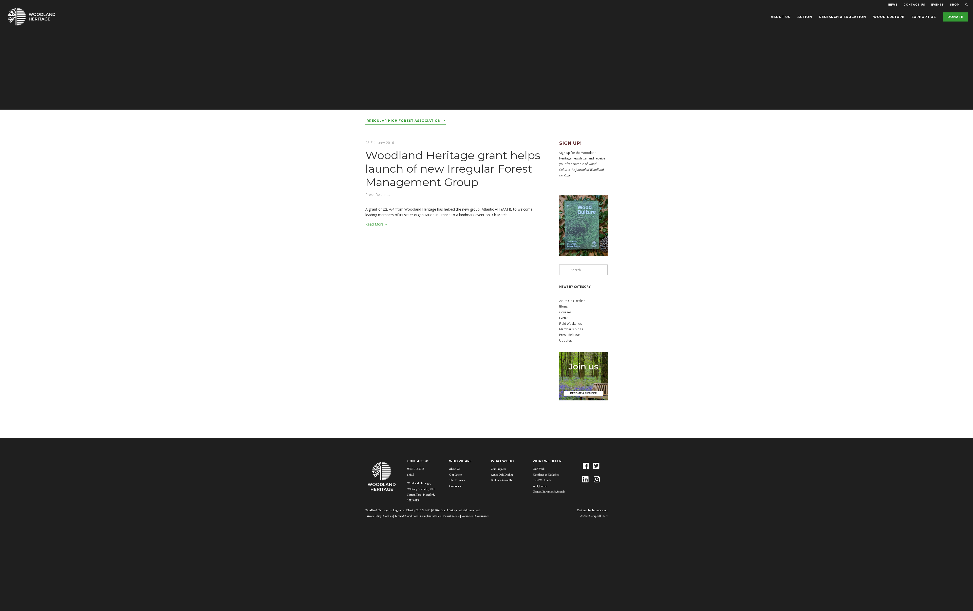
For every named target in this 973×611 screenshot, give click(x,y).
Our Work (539, 469)
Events (564, 318)
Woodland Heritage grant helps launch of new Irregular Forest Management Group (452, 168)
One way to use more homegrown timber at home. (486, 74)
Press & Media (451, 516)
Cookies (387, 516)
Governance (456, 486)
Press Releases (377, 194)
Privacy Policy (373, 516)
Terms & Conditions (406, 516)
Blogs (563, 306)
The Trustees (457, 480)
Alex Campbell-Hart (595, 516)
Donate (955, 17)
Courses (565, 312)
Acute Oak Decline (572, 301)
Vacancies (467, 516)
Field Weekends (570, 323)
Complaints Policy (430, 516)
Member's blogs (571, 329)
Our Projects (498, 469)
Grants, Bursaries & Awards (549, 492)
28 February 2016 (379, 142)
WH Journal (540, 486)
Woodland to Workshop (546, 475)
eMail (410, 475)
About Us (454, 469)
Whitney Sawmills (501, 480)
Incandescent (600, 510)
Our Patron (455, 475)
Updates (565, 340)
